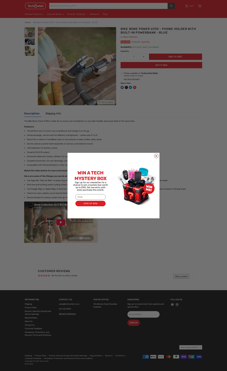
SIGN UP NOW (90, 203)
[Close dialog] (156, 156)
